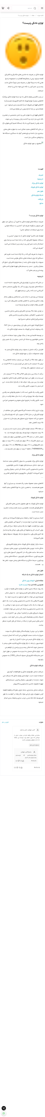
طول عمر (40, 191)
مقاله (33, 15)
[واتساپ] (4, 1113)
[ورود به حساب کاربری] (8, 8)
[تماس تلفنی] (4, 1108)
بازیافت (40, 199)
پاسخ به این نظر (34, 745)
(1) (21, 761)
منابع (41, 203)
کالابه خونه (40, 15)
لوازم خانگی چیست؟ (23, 15)
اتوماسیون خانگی (28, 581)
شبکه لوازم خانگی (37, 195)
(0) (16, 761)
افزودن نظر (5, 722)
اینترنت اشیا (23, 585)
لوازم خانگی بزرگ (37, 183)
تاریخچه (40, 179)
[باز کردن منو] (41, 8)
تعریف (41, 175)
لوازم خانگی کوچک (37, 187)
